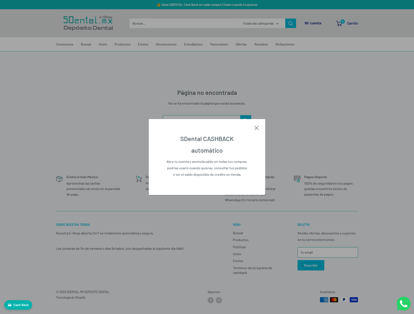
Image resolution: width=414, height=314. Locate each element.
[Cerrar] (256, 127)
